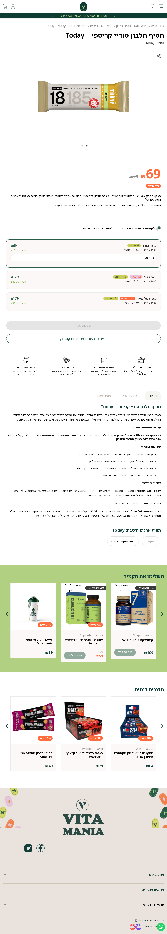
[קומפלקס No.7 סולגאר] (133, 607)
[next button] (52, 15)
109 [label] (148, 652)
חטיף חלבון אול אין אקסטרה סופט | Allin (133, 755)
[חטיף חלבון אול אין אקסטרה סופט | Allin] (133, 721)
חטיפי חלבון (123, 26)
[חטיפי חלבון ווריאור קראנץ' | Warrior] (83, 721)
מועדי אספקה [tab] (102, 395)
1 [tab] (86, 147)
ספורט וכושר (140, 26)
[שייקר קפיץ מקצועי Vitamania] (33, 607)
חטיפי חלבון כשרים (101, 26)
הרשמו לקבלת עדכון (122, 587)
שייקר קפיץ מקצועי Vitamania (39, 641)
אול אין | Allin (144, 749)
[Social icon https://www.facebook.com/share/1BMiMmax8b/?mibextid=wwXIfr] (40, 848)
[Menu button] (161, 6)
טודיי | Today (154, 43)
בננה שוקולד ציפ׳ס (123, 541)
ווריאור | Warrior (92, 749)
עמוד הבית (157, 26)
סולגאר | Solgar (143, 635)
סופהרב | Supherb (91, 635)
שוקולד (150, 541)
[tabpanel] (83, 97)
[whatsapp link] (161, 927)
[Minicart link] (5, 6)
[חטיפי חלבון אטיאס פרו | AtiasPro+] (33, 721)
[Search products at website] (153, 6)
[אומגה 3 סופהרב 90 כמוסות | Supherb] (83, 607)
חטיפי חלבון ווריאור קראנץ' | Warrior (84, 755)
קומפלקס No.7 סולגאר (137, 640)
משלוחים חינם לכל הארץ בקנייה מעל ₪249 (83, 15)
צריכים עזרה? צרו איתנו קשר (83, 339)
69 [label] (151, 173)
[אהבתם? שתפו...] (143, 56)
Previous (161, 615)
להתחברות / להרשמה (98, 228)
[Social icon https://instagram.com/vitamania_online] (28, 848)
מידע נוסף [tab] (130, 395)
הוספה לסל (83, 325)
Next (6, 615)
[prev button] (114, 15)
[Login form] (13, 6)
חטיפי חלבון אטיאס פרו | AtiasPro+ (35, 755)
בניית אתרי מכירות (154, 926)
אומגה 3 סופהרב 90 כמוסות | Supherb (84, 641)
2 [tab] (81, 147)
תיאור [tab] (153, 395)
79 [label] (133, 176)
